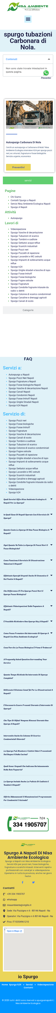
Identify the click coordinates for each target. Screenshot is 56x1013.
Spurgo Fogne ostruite (22, 280)
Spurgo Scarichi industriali (24, 246)
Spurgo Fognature (20, 284)
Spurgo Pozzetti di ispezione (25, 253)
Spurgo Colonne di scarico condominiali (31, 294)
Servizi (29, 984)
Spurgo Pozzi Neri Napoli (21, 378)
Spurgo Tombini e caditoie (24, 239)
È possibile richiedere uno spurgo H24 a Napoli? (26, 621)
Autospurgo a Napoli (19, 374)
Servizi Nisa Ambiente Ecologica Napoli (30, 203)
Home (5, 984)
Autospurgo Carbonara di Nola (23, 142)
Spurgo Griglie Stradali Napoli (24, 402)
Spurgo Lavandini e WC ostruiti (26, 256)
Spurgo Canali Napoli (19, 391)
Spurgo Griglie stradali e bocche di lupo (30, 270)
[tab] (28, 180)
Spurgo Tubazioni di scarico (25, 236)
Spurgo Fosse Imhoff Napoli (23, 398)
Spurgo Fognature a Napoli (22, 381)
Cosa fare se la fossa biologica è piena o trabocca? (28, 647)
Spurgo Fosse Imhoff (21, 273)
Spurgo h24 (16, 266)
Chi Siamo (16, 197)
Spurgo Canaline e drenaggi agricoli (29, 297)
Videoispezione (18, 229)
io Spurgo (28, 976)
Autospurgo (16, 218)
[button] (28, 19)
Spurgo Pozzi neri (19, 249)
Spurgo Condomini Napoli (22, 395)
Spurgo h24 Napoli (18, 405)
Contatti (28, 987)
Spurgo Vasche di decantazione (27, 232)
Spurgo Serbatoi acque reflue (25, 242)
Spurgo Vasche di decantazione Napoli (28, 388)
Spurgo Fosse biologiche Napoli (25, 385)
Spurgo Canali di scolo (22, 301)
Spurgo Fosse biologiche (23, 277)
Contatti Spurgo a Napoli (23, 200)
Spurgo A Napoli (19, 207)
